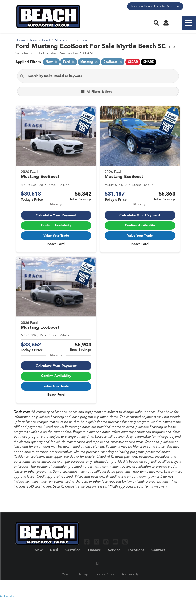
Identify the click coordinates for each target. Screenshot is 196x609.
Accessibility (130, 574)
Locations (136, 550)
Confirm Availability (56, 225)
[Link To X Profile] (97, 542)
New (39, 550)
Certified (73, 550)
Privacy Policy (104, 574)
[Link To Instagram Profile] (125, 542)
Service (114, 550)
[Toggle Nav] (189, 23)
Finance (94, 550)
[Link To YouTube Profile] (116, 542)
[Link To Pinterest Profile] (106, 542)
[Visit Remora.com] (170, 587)
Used (54, 550)
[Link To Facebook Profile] (87, 542)
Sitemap (82, 574)
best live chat (7, 596)
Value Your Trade (56, 235)
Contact (158, 550)
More (54, 204)
